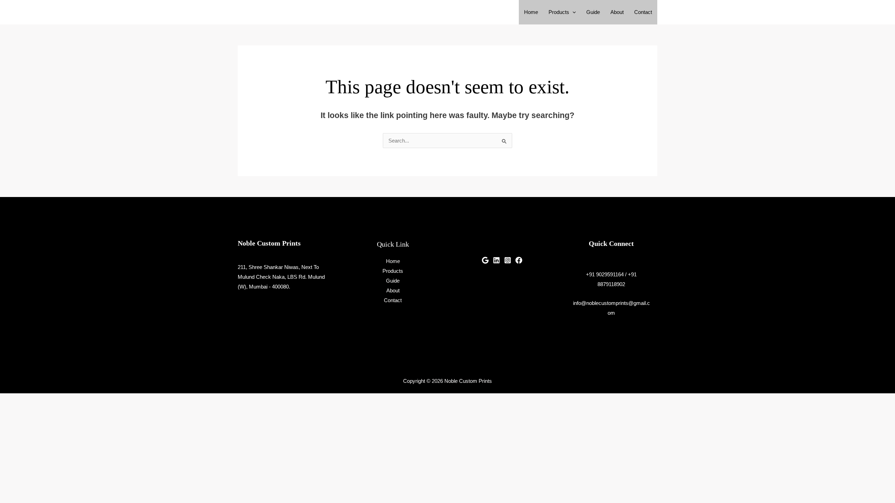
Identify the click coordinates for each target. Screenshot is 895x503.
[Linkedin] (496, 260)
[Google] (485, 260)
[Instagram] (507, 260)
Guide (593, 12)
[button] (572, 12)
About (617, 12)
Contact (643, 12)
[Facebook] (518, 260)
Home (531, 12)
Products (559, 12)
